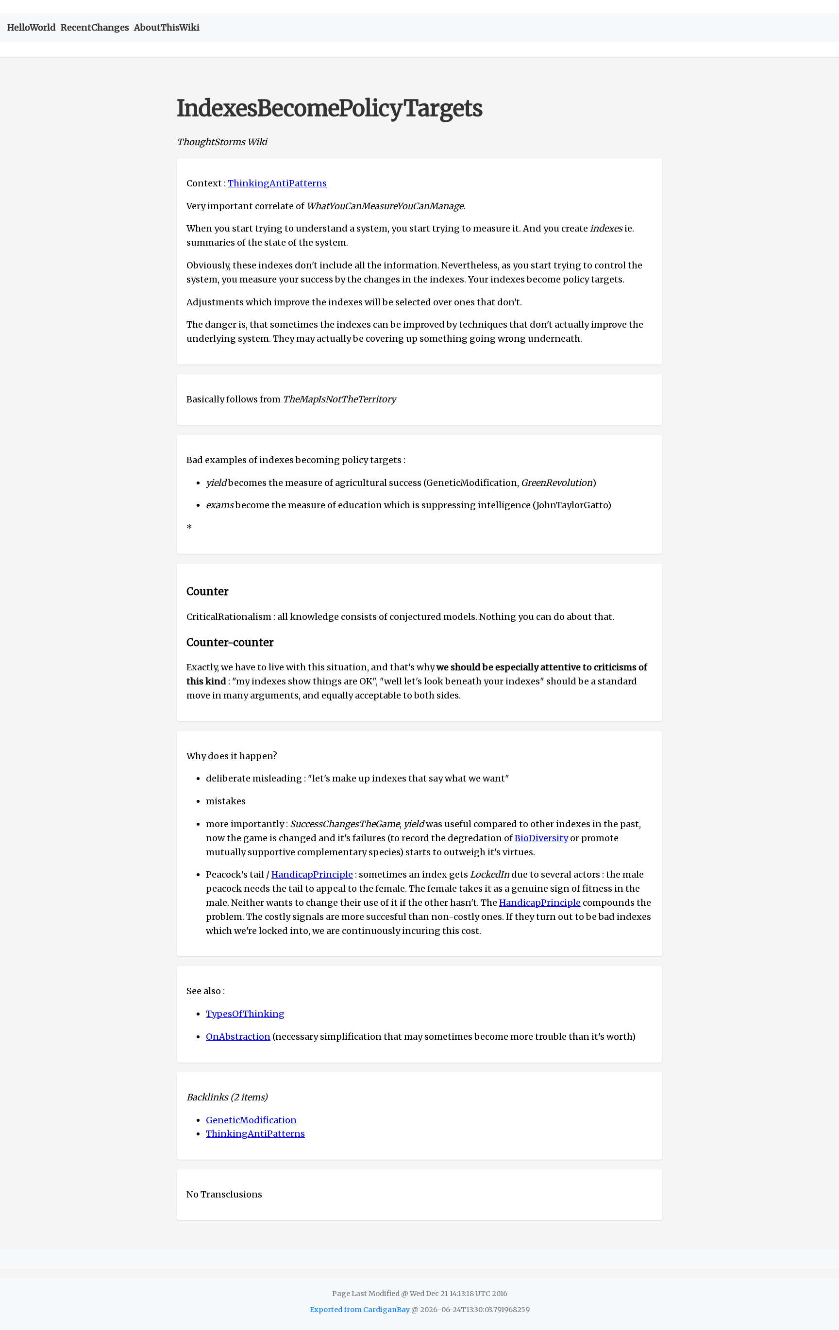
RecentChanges (95, 27)
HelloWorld (31, 27)
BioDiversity (541, 838)
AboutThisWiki (167, 27)
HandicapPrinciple (312, 874)
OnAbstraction (238, 1036)
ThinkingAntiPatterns (277, 183)
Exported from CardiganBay (360, 1309)
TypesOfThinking (245, 1013)
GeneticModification (251, 1120)
